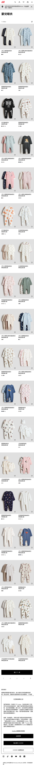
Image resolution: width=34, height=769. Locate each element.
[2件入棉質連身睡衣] (8, 36)
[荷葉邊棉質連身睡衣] (8, 286)
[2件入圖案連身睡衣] (25, 286)
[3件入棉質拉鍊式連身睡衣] (8, 321)
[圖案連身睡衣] (25, 393)
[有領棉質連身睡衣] (25, 216)
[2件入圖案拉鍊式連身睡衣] (25, 36)
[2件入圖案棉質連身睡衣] (25, 144)
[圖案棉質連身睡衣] (8, 72)
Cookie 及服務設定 (18, 750)
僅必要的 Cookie (18, 743)
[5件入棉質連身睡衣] (8, 252)
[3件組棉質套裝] (25, 429)
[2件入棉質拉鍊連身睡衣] (8, 144)
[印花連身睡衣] (8, 108)
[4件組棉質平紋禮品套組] (8, 645)
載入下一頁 (17, 672)
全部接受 (18, 736)
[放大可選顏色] (2, 54)
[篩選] (32, 22)
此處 (26, 6)
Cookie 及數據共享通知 (18, 731)
